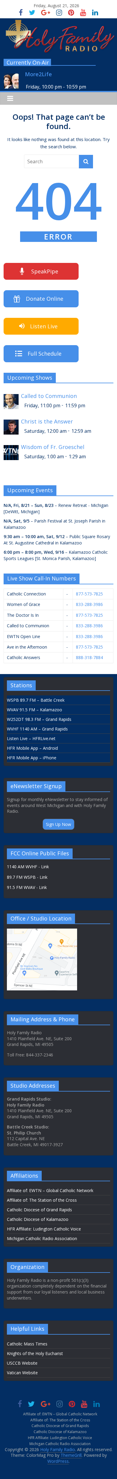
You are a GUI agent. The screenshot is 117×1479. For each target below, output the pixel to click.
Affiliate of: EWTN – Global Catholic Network (50, 1190)
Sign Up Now (58, 824)
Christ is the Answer (47, 421)
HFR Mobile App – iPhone (31, 758)
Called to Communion (49, 396)
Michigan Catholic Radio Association (42, 1238)
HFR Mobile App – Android (32, 748)
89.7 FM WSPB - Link (27, 877)
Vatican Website (22, 1372)
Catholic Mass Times (27, 1344)
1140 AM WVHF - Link (28, 866)
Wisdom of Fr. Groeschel (52, 447)
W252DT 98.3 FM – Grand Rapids (39, 719)
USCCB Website (22, 1363)
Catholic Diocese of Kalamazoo (37, 1219)
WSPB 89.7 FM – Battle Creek (35, 700)
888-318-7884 (89, 657)
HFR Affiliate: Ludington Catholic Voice (44, 1229)
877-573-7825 (89, 594)
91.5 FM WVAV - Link (27, 887)
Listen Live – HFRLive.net (31, 738)
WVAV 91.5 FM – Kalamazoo (34, 709)
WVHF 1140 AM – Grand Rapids (37, 729)
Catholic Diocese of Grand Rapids (39, 1209)
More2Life (38, 74)
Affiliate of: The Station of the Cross (42, 1200)
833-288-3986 (89, 604)
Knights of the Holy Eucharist (35, 1353)
